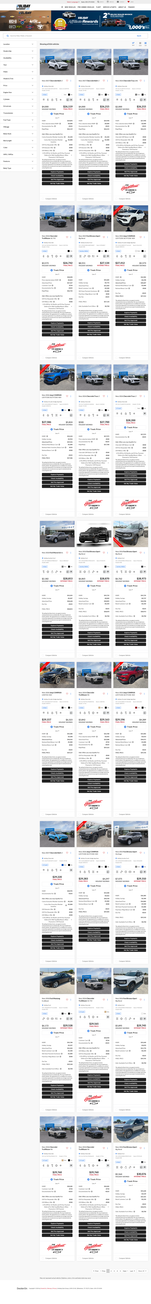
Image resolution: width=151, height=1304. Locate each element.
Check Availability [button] (57, 176)
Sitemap (49, 1288)
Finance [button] (131, 7)
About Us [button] (122, 7)
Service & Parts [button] (109, 7)
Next (125, 1271)
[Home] (62, 7)
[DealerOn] (22, 1288)
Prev (103, 1271)
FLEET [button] (98, 7)
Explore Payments (57, 172)
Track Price (59, 114)
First (96, 1271)
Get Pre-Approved (57, 179)
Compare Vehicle (51, 199)
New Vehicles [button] (70, 7)
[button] (72, 62)
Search (139, 36)
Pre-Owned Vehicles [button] (86, 7)
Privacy (55, 1288)
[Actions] (71, 80)
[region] (57, 139)
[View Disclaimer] (60, 100)
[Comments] (67, 99)
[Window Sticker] (71, 99)
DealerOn (43, 1288)
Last (132, 1271)
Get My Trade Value (57, 183)
